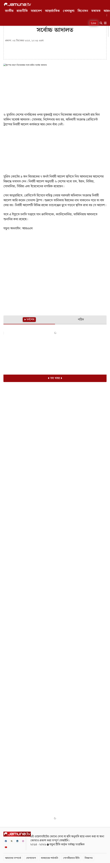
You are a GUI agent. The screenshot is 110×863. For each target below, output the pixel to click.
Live (93, 23)
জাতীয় (9, 11)
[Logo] (17, 4)
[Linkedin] (17, 841)
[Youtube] (6, 847)
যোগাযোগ (31, 858)
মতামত (95, 11)
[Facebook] (5, 841)
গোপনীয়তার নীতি (71, 858)
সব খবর (55, 378)
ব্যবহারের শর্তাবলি (49, 858)
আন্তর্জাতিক (52, 11)
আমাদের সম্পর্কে (13, 858)
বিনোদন (83, 11)
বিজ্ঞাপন (89, 858)
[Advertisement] (55, 89)
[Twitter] (11, 841)
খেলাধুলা (68, 11)
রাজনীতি (22, 11)
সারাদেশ (36, 11)
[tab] (29, 319)
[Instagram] (23, 841)
